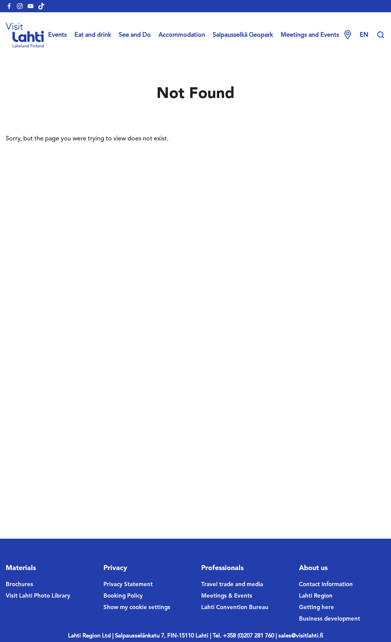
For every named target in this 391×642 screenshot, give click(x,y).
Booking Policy (123, 596)
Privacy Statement (128, 585)
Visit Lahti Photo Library (38, 596)
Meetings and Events (310, 35)
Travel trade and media (232, 585)
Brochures (19, 585)
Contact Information (326, 585)
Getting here (316, 608)
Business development (329, 619)
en (364, 35)
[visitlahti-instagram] (19, 6)
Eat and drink (92, 35)
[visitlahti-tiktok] (41, 6)
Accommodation (181, 35)
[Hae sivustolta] (380, 35)
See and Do (135, 35)
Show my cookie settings (136, 608)
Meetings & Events (226, 596)
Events (57, 35)
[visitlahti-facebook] (9, 6)
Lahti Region (316, 596)
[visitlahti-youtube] (30, 6)
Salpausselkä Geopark (243, 35)
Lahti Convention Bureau (234, 608)
